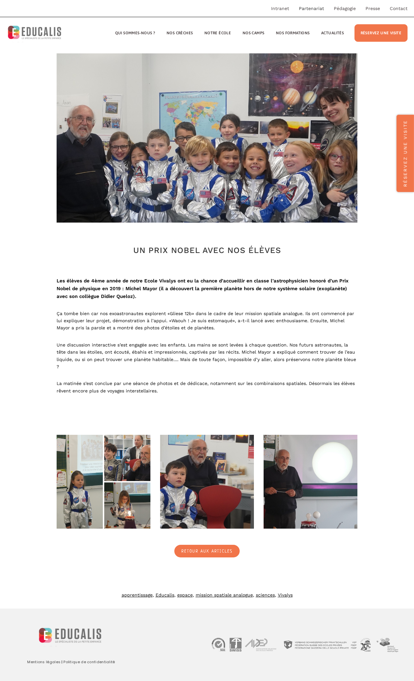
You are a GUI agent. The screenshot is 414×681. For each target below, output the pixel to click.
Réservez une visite (381, 32)
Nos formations (293, 32)
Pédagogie (345, 8)
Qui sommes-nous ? (135, 32)
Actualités (332, 32)
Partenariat (311, 8)
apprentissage (137, 595)
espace (185, 595)
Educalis (165, 595)
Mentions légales (43, 662)
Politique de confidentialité (89, 662)
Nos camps (254, 32)
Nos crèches (180, 32)
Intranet (280, 8)
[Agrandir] (142, 443)
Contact (399, 8)
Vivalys (285, 595)
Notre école (217, 32)
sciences (265, 595)
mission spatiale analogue (224, 595)
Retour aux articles (207, 551)
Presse (372, 8)
